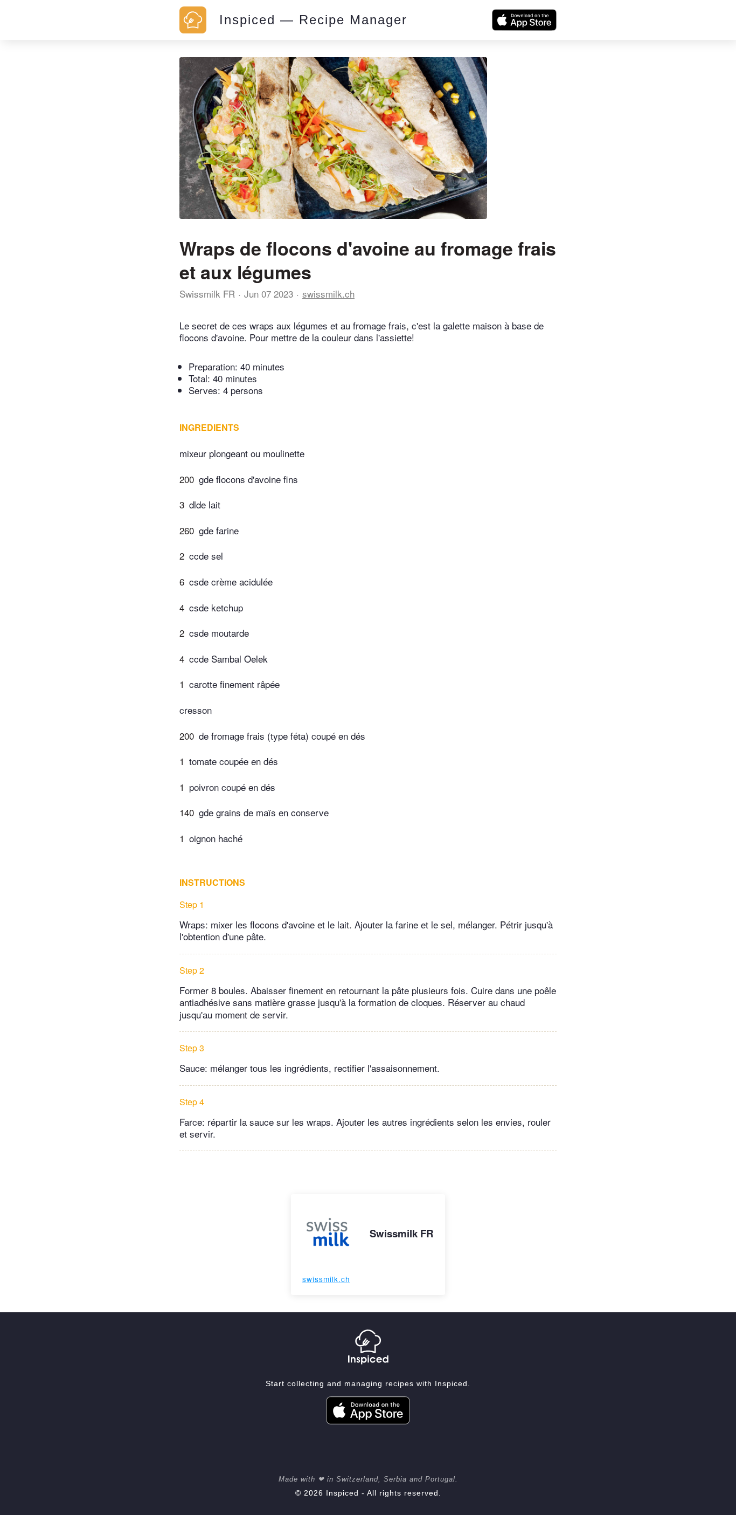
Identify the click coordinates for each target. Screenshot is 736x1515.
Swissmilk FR (207, 293)
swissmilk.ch (328, 293)
